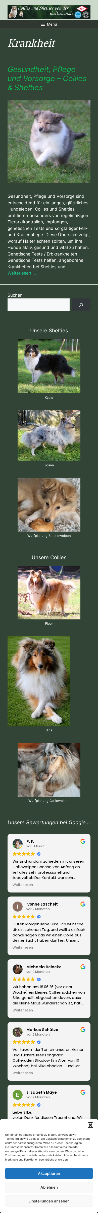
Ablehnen (49, 1187)
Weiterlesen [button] (23, 885)
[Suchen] (81, 304)
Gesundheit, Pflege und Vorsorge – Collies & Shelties (47, 78)
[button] (90, 1125)
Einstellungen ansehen (49, 1201)
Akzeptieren (49, 1173)
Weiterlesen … (22, 273)
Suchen (15, 295)
